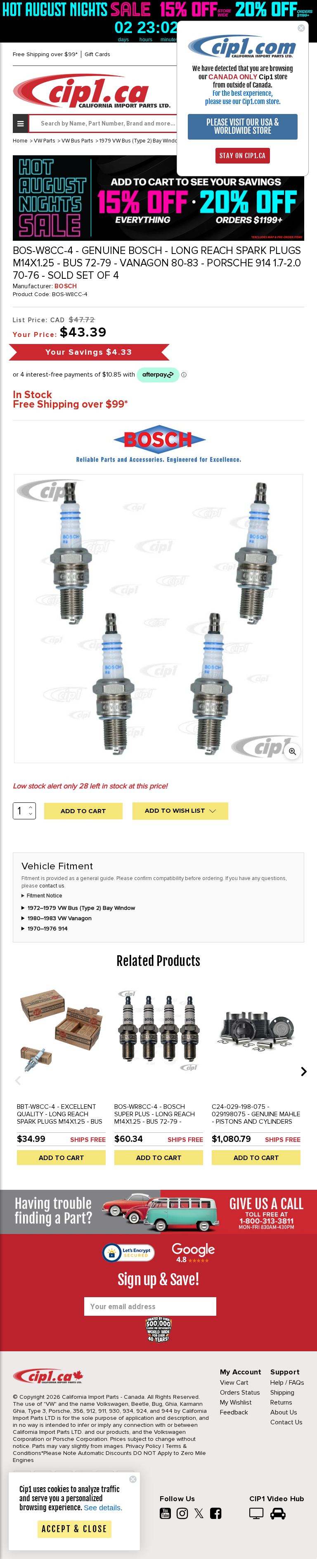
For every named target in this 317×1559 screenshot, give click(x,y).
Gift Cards (97, 54)
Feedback (234, 1412)
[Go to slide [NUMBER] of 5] (15, 1071)
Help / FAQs (287, 1383)
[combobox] (166, 123)
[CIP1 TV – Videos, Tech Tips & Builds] (257, 1514)
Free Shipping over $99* (45, 54)
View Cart (234, 1383)
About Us (283, 1412)
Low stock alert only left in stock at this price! (90, 785)
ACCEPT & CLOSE (74, 1529)
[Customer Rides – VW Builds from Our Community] (278, 1514)
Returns (281, 1402)
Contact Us (286, 1422)
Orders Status (240, 1392)
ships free (88, 1140)
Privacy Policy (143, 1446)
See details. (103, 1508)
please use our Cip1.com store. (243, 101)
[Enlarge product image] (292, 751)
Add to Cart (61, 1158)
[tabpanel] (61, 1077)
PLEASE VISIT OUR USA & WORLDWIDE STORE (242, 126)
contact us (51, 886)
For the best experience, (243, 93)
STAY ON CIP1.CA (243, 156)
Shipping (282, 1392)
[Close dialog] (301, 28)
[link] (78, 9)
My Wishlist (236, 1402)
